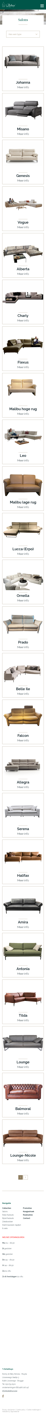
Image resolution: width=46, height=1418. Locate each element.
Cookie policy (20, 1410)
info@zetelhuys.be (9, 1391)
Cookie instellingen (33, 1410)
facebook (3, 1396)
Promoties (27, 1208)
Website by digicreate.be (10, 1411)
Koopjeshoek (28, 1211)
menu (42, 5)
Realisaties (28, 1215)
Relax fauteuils (8, 1215)
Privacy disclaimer (8, 1410)
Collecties (6, 1208)
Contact (26, 1218)
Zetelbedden (7, 1222)
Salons (5, 1211)
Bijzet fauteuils (8, 1218)
